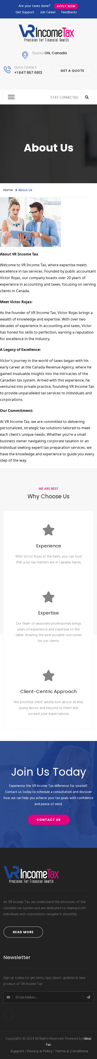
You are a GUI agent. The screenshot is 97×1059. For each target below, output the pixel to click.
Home (8, 190)
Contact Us (49, 819)
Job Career (48, 12)
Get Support (25, 12)
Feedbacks (69, 12)
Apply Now (66, 6)
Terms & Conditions (71, 1051)
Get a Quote (72, 70)
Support (17, 1051)
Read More (23, 932)
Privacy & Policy (39, 1051)
